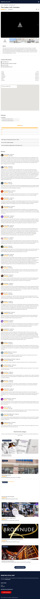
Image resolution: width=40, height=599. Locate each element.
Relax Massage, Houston (6, 475)
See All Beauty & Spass (20, 567)
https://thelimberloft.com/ (7, 66)
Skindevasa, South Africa (6, 454)
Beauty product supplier (7, 440)
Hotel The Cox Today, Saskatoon (8, 561)
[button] (38, 25)
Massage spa (10, 9)
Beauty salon (5, 482)
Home (2, 4)
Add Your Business (6, 592)
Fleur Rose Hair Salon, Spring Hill (8, 496)
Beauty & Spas (5, 546)
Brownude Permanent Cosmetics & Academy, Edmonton (12, 539)
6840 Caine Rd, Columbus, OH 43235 (9, 63)
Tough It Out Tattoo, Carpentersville (9, 518)
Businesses (6, 4)
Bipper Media (7, 579)
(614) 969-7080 (5, 65)
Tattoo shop (5, 503)
